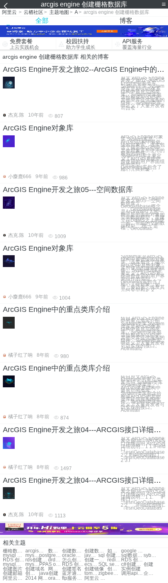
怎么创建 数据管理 (73, 560)
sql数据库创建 (132, 555)
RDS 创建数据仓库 (73, 564)
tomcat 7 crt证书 (91, 573)
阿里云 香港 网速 (95, 578)
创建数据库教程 (95, 551)
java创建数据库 (91, 555)
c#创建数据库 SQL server (132, 564)
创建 (148, 564)
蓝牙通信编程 (73, 573)
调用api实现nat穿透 (132, 573)
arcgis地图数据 (36, 551)
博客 (126, 20)
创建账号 (114, 569)
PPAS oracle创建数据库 (50, 564)
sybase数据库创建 (150, 555)
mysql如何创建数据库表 (14, 564)
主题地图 (59, 12)
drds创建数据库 (55, 560)
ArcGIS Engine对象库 (38, 128)
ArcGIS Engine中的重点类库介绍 (56, 309)
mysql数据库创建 (32, 555)
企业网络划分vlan (150, 573)
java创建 (48, 573)
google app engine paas (132, 551)
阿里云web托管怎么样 (14, 578)
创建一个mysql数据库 (95, 560)
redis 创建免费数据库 (114, 560)
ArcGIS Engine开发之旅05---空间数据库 (68, 190)
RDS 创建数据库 (14, 560)
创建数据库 (73, 551)
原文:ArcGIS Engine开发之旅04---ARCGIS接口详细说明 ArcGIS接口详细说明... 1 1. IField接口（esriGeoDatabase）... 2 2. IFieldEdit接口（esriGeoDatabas (143, 498)
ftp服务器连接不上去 (73, 578)
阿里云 (9, 12)
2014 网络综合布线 (36, 578)
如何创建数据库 (114, 551)
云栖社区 (33, 12)
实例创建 (131, 569)
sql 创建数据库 (109, 555)
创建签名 (72, 569)
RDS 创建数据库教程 (132, 560)
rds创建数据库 (36, 560)
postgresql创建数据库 (50, 555)
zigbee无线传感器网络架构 (109, 573)
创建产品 (32, 573)
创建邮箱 (12, 573)
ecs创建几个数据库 (91, 564)
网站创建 (55, 569)
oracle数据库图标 (55, 578)
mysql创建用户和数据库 (32, 564)
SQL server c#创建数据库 (109, 564)
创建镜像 (94, 569)
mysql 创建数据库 (14, 555)
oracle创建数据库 (73, 555)
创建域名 (35, 569)
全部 (42, 20)
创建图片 (12, 569)
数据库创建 (55, 551)
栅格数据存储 (14, 551)
